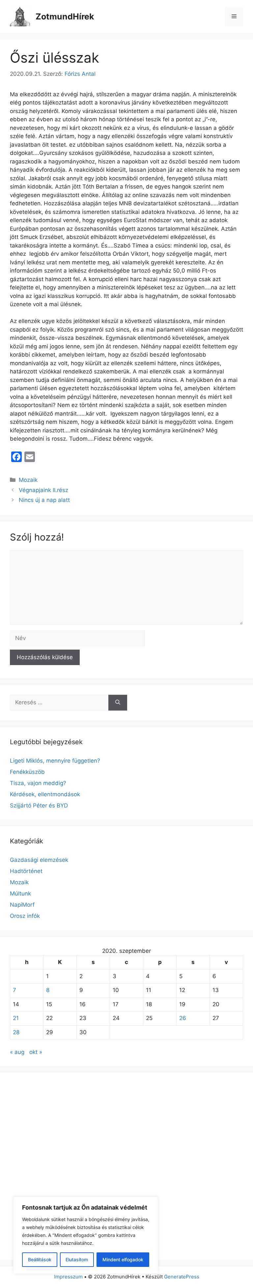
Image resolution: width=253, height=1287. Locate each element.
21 (16, 1018)
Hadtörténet (26, 871)
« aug (17, 1052)
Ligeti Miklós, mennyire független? (55, 760)
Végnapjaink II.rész (43, 490)
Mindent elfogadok (122, 1259)
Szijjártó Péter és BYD (39, 805)
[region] (85, 1235)
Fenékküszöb (27, 772)
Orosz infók (25, 916)
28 (16, 1032)
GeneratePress (181, 1276)
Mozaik (28, 480)
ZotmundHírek (65, 16)
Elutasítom (77, 1259)
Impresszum (68, 1276)
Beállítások (39, 1259)
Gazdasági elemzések (39, 860)
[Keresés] (117, 703)
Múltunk (20, 893)
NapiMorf (22, 904)
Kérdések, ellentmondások (45, 794)
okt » (35, 1052)
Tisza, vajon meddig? (38, 783)
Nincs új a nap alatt (44, 500)
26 (182, 1018)
